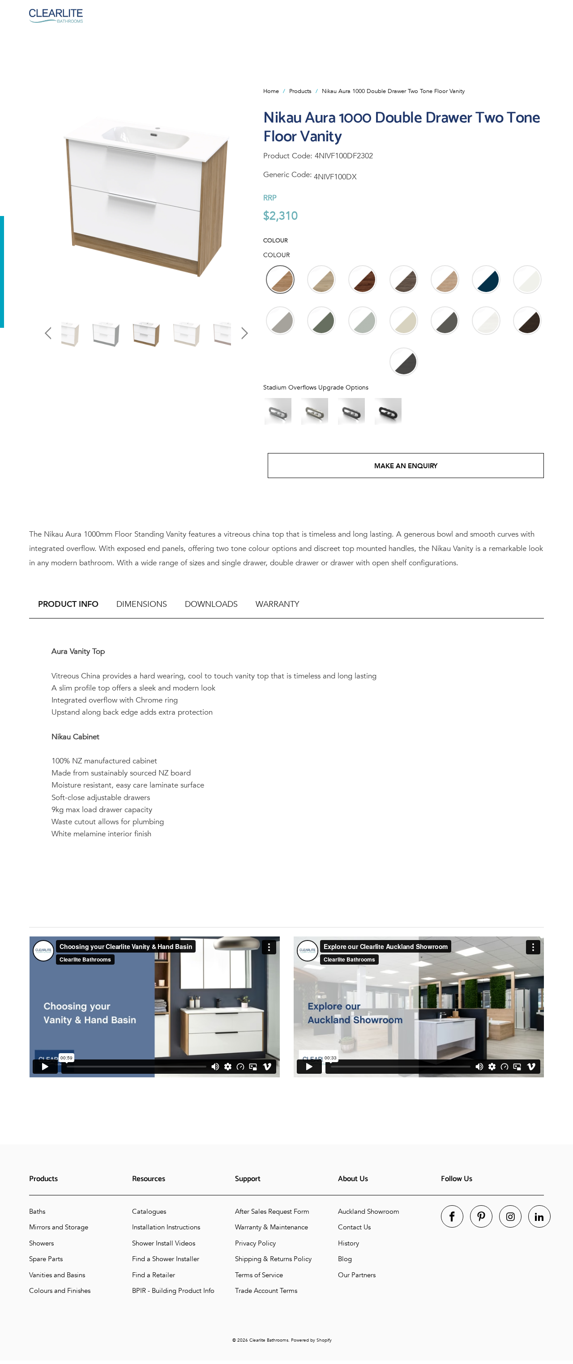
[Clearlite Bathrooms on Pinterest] (481, 1216)
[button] (280, 279)
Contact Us (354, 1227)
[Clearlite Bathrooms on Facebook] (452, 1216)
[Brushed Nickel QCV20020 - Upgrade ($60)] (314, 411)
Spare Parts (46, 1258)
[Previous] (49, 193)
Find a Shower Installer (165, 1258)
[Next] (243, 193)
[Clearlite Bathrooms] (286, 16)
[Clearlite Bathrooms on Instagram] (510, 1216)
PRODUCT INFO (68, 604)
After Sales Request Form (272, 1211)
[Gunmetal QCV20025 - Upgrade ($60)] (351, 411)
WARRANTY (277, 604)
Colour (275, 241)
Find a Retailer (153, 1275)
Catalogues (149, 1211)
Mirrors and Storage (58, 1227)
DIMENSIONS (141, 604)
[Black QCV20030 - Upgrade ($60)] (388, 411)
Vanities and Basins (57, 1275)
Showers (41, 1243)
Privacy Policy (255, 1243)
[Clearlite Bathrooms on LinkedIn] (539, 1216)
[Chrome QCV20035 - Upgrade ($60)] (278, 411)
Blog (345, 1258)
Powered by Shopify (311, 1340)
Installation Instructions (166, 1227)
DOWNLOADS (211, 604)
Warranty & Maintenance (271, 1227)
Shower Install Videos (163, 1243)
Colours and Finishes (59, 1290)
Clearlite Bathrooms (268, 1340)
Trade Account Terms (266, 1290)
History (348, 1243)
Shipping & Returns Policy (273, 1258)
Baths (37, 1211)
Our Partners (357, 1275)
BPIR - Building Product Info (173, 1290)
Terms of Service (259, 1275)
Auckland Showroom (368, 1211)
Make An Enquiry (405, 466)
